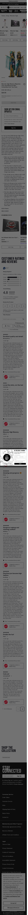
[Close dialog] (25, 450)
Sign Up (20, 463)
